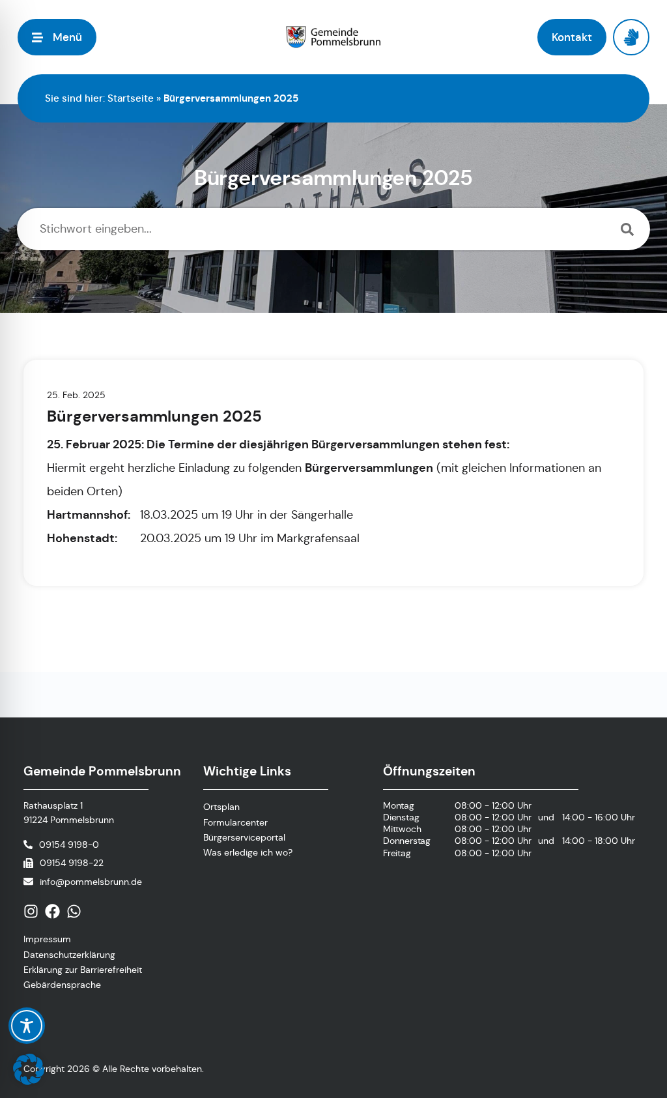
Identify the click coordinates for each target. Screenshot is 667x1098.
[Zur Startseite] (334, 37)
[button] (28, 1069)
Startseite (130, 98)
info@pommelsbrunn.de (91, 882)
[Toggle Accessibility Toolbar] (27, 1026)
